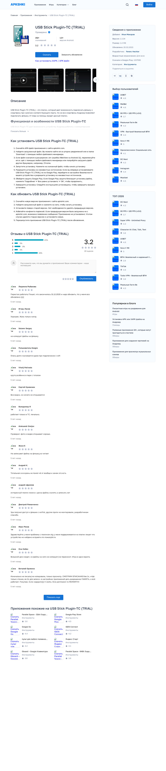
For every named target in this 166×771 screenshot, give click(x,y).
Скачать (47, 54)
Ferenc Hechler (132, 51)
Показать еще (53, 597)
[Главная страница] (18, 7)
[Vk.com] (120, 76)
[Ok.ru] (126, 76)
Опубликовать (86, 279)
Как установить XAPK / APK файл (52, 60)
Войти (149, 4)
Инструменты (130, 64)
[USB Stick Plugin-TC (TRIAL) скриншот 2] (78, 80)
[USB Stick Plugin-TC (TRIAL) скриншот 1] (51, 80)
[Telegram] (114, 76)
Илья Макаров (128, 34)
